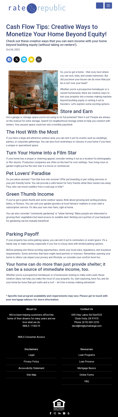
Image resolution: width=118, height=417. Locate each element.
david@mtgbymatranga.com (87, 325)
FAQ (87, 381)
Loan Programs (87, 354)
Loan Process (86, 361)
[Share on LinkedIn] (24, 59)
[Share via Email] (31, 59)
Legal (31, 354)
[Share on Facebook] (9, 59)
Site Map (31, 374)
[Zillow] (64, 413)
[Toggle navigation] (108, 5)
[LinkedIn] (59, 413)
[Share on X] (17, 59)
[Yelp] (68, 413)
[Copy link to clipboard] (39, 59)
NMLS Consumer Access (31, 337)
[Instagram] (55, 413)
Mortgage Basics (86, 368)
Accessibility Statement (31, 368)
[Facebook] (50, 413)
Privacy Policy (31, 361)
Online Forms (87, 374)
